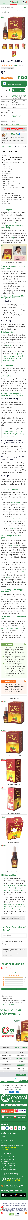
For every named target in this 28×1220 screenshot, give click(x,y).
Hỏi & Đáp (16, 146)
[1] (8, 559)
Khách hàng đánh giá (13, 963)
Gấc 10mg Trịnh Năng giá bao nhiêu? (14, 197)
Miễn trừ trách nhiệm (7, 1143)
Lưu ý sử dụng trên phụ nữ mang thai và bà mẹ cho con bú (13, 184)
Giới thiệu (4, 1137)
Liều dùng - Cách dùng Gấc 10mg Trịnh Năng (13, 163)
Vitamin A (9, 345)
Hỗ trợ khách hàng (9, 1133)
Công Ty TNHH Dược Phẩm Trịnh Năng (21, 1059)
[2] (23, 571)
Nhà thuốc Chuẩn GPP (7, 1141)
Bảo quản (8, 191)
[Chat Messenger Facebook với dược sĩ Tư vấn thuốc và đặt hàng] (4, 85)
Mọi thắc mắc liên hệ (10, 1174)
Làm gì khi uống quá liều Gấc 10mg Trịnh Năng (13, 188)
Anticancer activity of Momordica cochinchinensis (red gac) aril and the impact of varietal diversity (15, 887)
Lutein (3, 565)
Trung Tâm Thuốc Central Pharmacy (14, 1205)
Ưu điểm (6, 201)
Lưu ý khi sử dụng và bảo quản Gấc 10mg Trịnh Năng (12, 178)
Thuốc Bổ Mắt (15, 124)
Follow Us (4, 1125)
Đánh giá (25, 146)
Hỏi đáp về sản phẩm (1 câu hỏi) (14, 929)
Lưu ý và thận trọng (11, 182)
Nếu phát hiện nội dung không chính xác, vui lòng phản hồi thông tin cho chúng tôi (14, 129)
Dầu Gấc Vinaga (15, 502)
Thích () (5, 955)
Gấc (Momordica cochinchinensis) (16, 115)
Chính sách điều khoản (8, 1157)
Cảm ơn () (11, 1004)
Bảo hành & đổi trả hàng (8, 1163)
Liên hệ (3, 1139)
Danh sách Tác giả (6, 1167)
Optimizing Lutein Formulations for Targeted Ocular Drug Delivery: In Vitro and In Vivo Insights (15, 906)
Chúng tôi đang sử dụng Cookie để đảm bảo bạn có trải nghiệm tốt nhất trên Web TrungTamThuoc (13, 1087)
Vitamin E (8, 577)
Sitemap (3, 1169)
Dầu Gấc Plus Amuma (17, 519)
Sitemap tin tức (11, 1169)
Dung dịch (14, 223)
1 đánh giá (20, 65)
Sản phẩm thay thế (9, 193)
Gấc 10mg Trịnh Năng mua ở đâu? (13, 199)
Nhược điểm (7, 204)
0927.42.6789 (13, 1180)
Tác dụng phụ (7, 173)
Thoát (17, 1091)
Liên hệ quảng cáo (6, 1149)
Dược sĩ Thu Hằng (12, 134)
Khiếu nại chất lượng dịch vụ (9, 1147)
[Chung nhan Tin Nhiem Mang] (17, 1214)
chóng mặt (12, 528)
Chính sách (7, 1153)
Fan (8, 1117)
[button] (12, 1078)
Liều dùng (8, 167)
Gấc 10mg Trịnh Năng (21, 1047)
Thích (4, 946)
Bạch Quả (16, 521)
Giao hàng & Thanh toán (8, 1165)
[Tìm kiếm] (25, 7)
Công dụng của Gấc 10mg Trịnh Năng (13, 157)
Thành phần (7, 155)
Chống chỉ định (8, 171)
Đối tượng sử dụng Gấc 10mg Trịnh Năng (12, 159)
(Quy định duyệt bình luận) (10, 968)
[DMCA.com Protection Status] (11, 1214)
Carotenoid (14, 545)
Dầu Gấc (6, 523)
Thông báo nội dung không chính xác (12, 1145)
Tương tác (6, 175)
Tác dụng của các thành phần (12, 195)
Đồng (12, 238)
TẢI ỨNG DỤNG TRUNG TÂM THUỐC (12, 1191)
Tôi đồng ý (11, 1091)
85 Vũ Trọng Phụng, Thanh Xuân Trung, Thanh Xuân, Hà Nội (13, 1186)
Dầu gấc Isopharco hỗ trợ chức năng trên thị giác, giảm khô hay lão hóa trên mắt (13, 433)
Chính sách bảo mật (17, 1089)
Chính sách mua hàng (7, 1159)
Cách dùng (9, 169)
